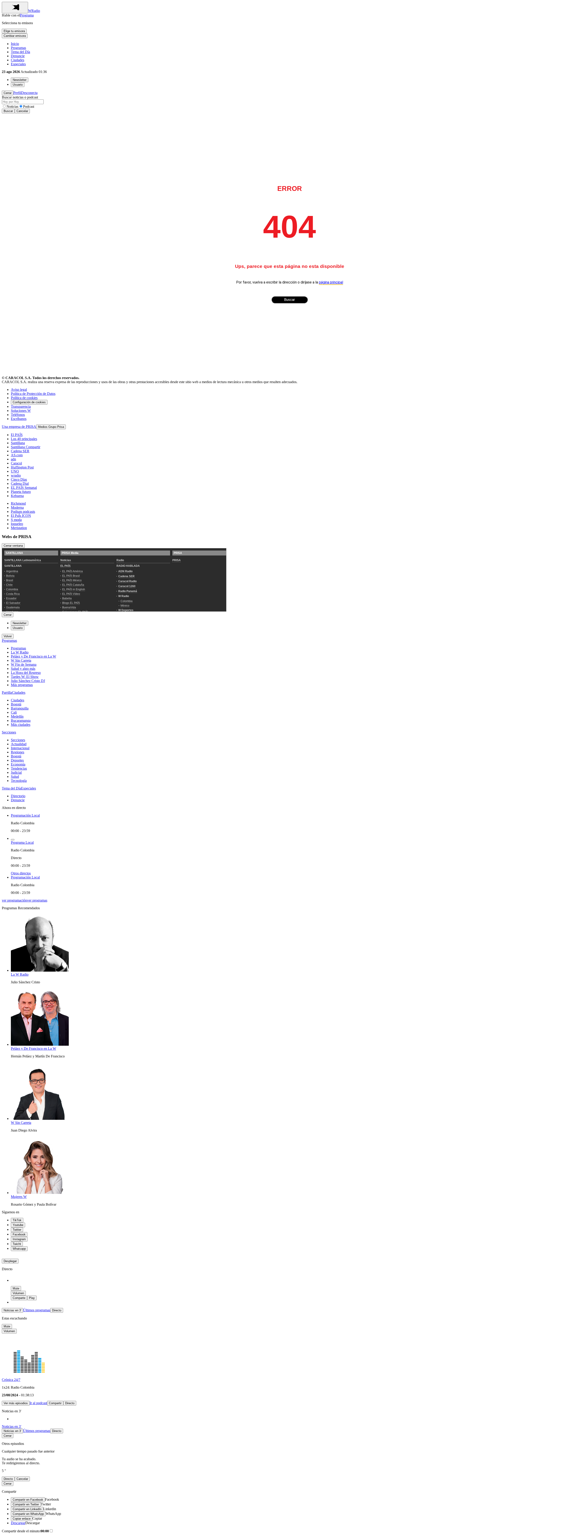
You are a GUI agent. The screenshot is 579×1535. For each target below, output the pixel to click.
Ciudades (17, 60)
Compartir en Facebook (28, 1499)
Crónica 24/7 (11, 1380)
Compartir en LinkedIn (27, 1509)
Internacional (20, 748)
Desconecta (29, 93)
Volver (8, 636)
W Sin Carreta (21, 660)
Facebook (19, 1234)
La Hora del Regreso (26, 673)
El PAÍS (17, 435)
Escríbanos (18, 419)
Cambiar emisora (15, 35)
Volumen (18, 1293)
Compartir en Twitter (26, 1504)
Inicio (15, 44)
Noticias (12, 106)
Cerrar (8, 93)
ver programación (14, 900)
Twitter (17, 1229)
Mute (16, 1288)
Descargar (18, 1523)
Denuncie (18, 56)
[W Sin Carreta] (40, 1118)
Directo (56, 1310)
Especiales (18, 64)
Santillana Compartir (25, 447)
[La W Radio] (40, 970)
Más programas (22, 685)
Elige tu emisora (14, 31)
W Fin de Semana (23, 664)
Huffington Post (22, 467)
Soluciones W (21, 410)
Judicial (16, 772)
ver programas (37, 900)
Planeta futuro (21, 492)
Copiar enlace (22, 1518)
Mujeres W (19, 1197)
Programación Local (25, 815)
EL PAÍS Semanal (24, 488)
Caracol (16, 463)
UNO (15, 471)
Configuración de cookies (29, 402)
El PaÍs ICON (21, 516)
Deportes (17, 760)
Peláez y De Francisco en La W (33, 656)
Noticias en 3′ (12, 1310)
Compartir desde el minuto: (25, 1531)
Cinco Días (19, 479)
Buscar (8, 111)
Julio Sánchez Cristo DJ (28, 681)
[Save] (12, 839)
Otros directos (21, 873)
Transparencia (21, 406)
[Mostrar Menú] (15, 7)
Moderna (17, 507)
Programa (27, 15)
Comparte (19, 1298)
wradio (16, 475)
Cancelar (22, 111)
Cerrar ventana (13, 545)
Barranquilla (19, 708)
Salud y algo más (23, 668)
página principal (331, 282)
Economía (18, 764)
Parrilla (7, 692)
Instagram (19, 1239)
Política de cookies (24, 398)
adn (13, 459)
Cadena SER (20, 451)
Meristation (19, 528)
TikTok (17, 1220)
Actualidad (18, 744)
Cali (14, 712)
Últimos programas (36, 1310)
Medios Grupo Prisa (51, 427)
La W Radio (19, 652)
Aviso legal (19, 389)
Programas (18, 48)
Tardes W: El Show (25, 677)
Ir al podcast (38, 1403)
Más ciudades (20, 724)
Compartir (55, 1403)
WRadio (34, 11)
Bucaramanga (21, 720)
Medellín (17, 716)
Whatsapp (19, 1248)
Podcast (28, 106)
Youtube (18, 1225)
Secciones (9, 732)
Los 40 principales (24, 439)
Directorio (18, 796)
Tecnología (19, 781)
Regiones (17, 752)
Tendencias (19, 768)
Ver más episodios (16, 1403)
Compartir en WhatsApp (28, 1514)
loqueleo (17, 524)
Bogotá (16, 704)
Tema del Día (20, 52)
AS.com (17, 455)
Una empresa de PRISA (19, 427)
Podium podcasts (23, 511)
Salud (15, 776)
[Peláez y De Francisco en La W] (40, 1044)
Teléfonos (18, 415)
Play (32, 1298)
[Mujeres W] (40, 1193)
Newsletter (19, 80)
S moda (16, 520)
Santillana (18, 443)
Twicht (17, 1244)
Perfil (17, 93)
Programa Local (22, 842)
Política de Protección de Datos (33, 394)
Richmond (18, 503)
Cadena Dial (20, 483)
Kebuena (17, 496)
